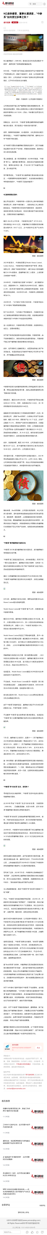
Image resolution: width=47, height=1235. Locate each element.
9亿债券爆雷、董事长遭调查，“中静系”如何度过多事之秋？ (23, 15)
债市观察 (7, 22)
